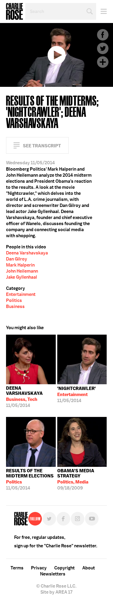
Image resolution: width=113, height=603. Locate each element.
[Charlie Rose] (21, 519)
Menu (101, 11)
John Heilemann (22, 271)
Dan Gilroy (16, 259)
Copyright (64, 568)
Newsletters (52, 574)
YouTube (92, 519)
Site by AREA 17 (56, 592)
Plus (102, 62)
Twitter (102, 48)
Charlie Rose (14, 11)
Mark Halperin (20, 265)
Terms (17, 568)
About (88, 568)
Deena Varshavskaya (27, 253)
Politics (14, 300)
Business (15, 306)
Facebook (102, 35)
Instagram (77, 519)
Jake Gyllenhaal (21, 277)
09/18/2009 (75, 479)
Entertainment (21, 294)
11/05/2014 (24, 396)
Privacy (39, 568)
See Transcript (42, 146)
